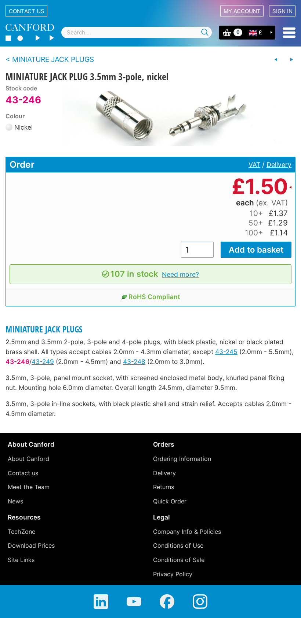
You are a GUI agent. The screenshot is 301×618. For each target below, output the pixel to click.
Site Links (21, 559)
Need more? (180, 274)
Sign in (282, 11)
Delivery (278, 164)
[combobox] (136, 32)
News (15, 501)
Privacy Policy (172, 574)
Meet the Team (29, 487)
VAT (254, 164)
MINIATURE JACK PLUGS (44, 329)
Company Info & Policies (187, 531)
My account (242, 11)
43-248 (134, 361)
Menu (289, 32)
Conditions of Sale (178, 559)
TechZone (21, 531)
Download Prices (31, 545)
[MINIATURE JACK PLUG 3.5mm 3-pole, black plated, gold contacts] (291, 60)
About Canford (28, 458)
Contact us (26, 11)
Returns (163, 487)
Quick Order (169, 501)
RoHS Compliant (154, 297)
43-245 (226, 351)
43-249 (43, 361)
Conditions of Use (178, 545)
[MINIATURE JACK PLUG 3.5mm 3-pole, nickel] (172, 116)
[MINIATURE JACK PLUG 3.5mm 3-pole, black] (276, 60)
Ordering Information (182, 458)
